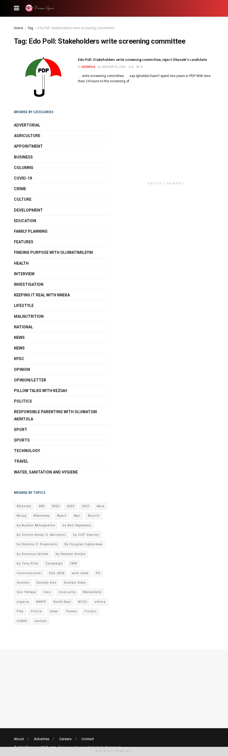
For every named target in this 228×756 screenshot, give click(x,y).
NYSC (19, 358)
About (19, 739)
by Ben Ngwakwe (77, 525)
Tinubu (90, 611)
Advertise (41, 739)
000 (41, 506)
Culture (22, 199)
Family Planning (31, 231)
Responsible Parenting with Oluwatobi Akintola (55, 415)
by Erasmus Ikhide (32, 554)
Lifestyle (24, 305)
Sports (22, 440)
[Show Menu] (16, 8)
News (19, 337)
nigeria (23, 602)
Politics (23, 401)
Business (23, 157)
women (40, 621)
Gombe (23, 582)
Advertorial (27, 125)
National (23, 327)
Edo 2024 (57, 573)
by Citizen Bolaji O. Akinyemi (41, 535)
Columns (23, 167)
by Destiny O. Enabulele (37, 544)
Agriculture (27, 135)
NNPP (41, 602)
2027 (86, 506)
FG (98, 573)
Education (25, 221)
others (100, 602)
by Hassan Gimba (70, 554)
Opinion (22, 369)
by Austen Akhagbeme (36, 525)
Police (36, 611)
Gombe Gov (46, 582)
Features (23, 242)
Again (62, 515)
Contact (87, 739)
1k (141, 66)
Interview (24, 274)
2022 (56, 506)
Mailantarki (92, 592)
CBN (73, 563)
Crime (20, 189)
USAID (22, 621)
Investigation (28, 284)
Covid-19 (23, 178)
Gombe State (75, 582)
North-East (62, 602)
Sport (20, 429)
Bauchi (94, 515)
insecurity (67, 592)
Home (18, 28)
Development (28, 210)
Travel (21, 461)
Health (21, 263)
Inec (47, 592)
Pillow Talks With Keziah (40, 390)
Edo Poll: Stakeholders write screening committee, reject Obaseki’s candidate (142, 59)
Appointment (28, 146)
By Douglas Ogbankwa (83, 544)
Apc (77, 515)
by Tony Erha (27, 563)
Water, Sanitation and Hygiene (46, 472)
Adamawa (42, 515)
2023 (71, 506)
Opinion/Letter (30, 380)
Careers (65, 739)
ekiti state (80, 573)
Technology (27, 450)
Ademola (88, 66)
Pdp (20, 611)
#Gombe (24, 506)
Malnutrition (29, 316)
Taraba (71, 611)
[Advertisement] (166, 142)
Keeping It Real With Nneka (42, 295)
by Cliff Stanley (86, 535)
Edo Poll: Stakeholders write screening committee (76, 28)
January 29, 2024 (113, 66)
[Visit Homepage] (41, 8)
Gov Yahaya (26, 592)
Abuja (21, 515)
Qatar (53, 611)
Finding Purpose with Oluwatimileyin (53, 252)
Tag (30, 28)
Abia (100, 506)
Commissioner (29, 573)
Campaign (54, 563)
